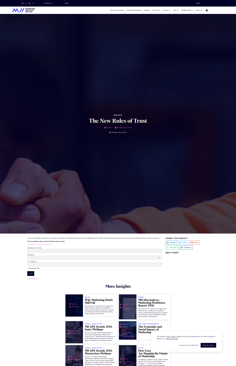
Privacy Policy (172, 338)
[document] (118, 183)
